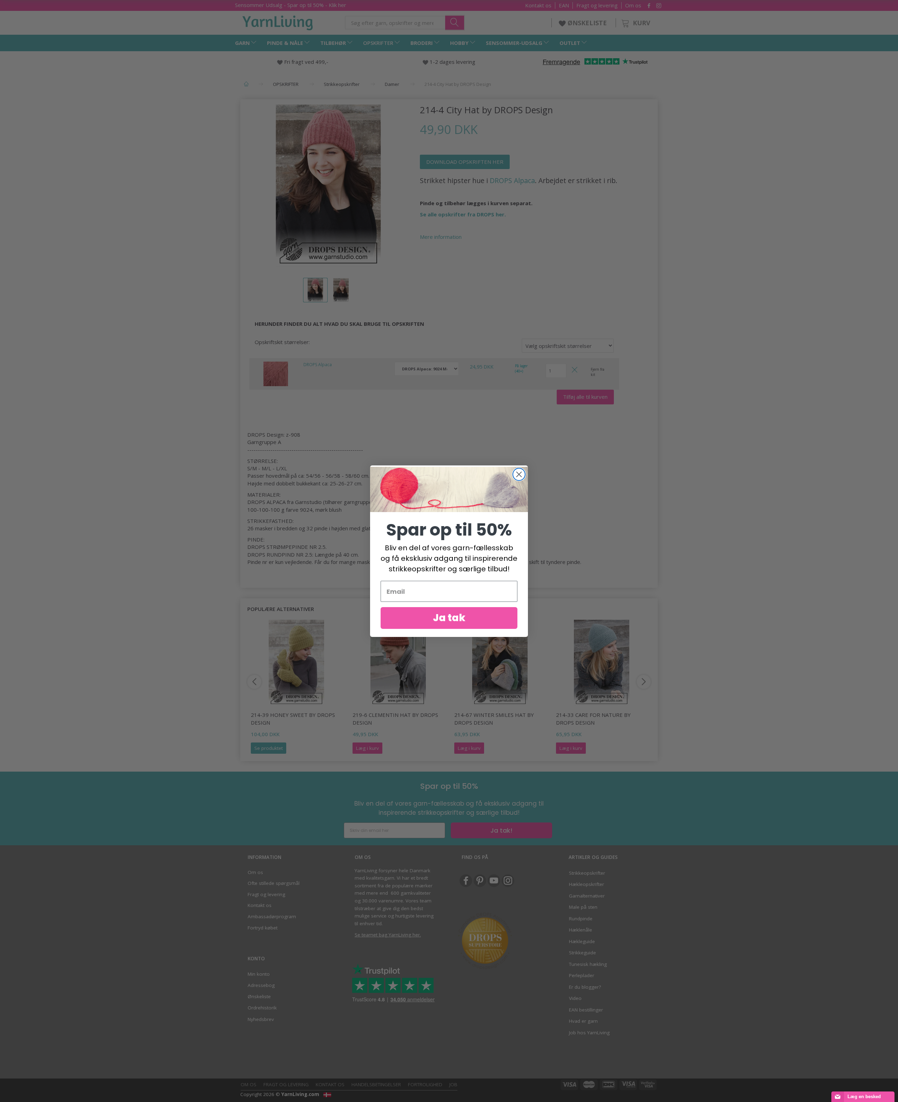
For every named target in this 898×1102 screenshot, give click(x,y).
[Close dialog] (519, 474)
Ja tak (449, 618)
